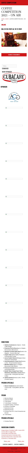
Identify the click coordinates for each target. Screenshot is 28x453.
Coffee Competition (8, 2)
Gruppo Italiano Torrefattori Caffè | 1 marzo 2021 (12, 430)
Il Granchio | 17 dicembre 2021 (8, 438)
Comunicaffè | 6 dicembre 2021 (8, 433)
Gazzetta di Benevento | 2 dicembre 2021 (11, 436)
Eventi (7, 18)
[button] (24, 2)
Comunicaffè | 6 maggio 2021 (8, 431)
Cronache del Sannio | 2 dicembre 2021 (11, 435)
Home (2, 18)
